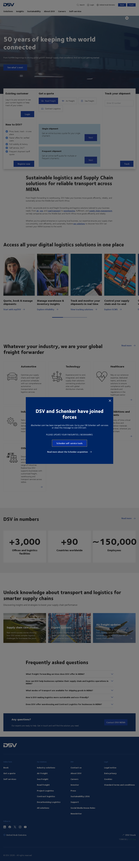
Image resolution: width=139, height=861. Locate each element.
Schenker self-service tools (69, 443)
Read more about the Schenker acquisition (67, 452)
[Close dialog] (110, 400)
